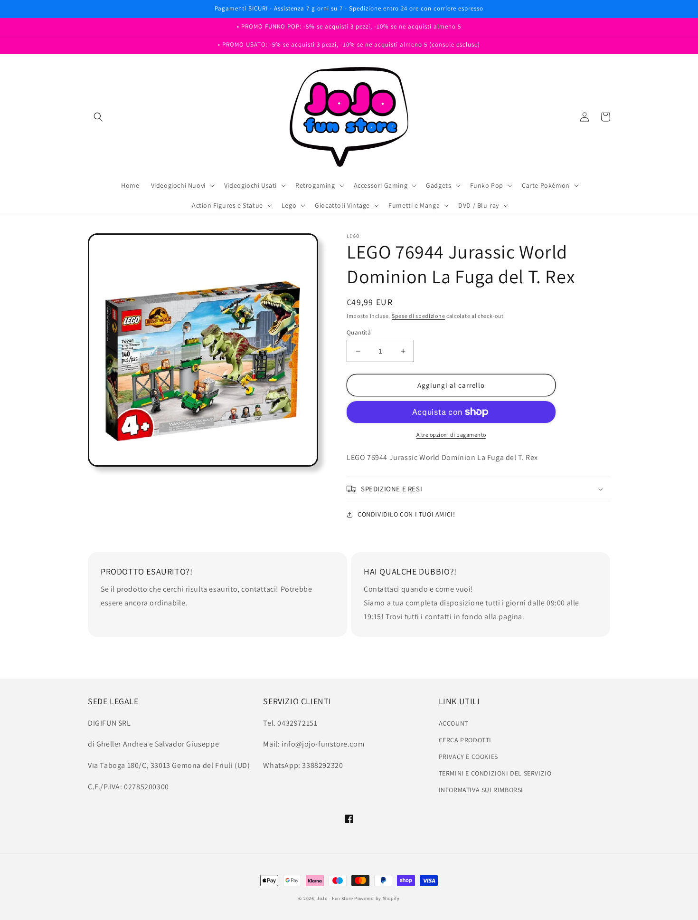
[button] (98, 116)
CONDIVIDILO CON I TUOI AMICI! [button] (406, 514)
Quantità (359, 332)
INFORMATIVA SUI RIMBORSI (481, 790)
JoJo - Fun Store (335, 898)
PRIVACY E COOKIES (468, 756)
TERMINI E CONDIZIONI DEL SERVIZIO (495, 773)
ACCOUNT (453, 723)
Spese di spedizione (418, 315)
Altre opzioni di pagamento (451, 434)
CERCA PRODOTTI (465, 740)
